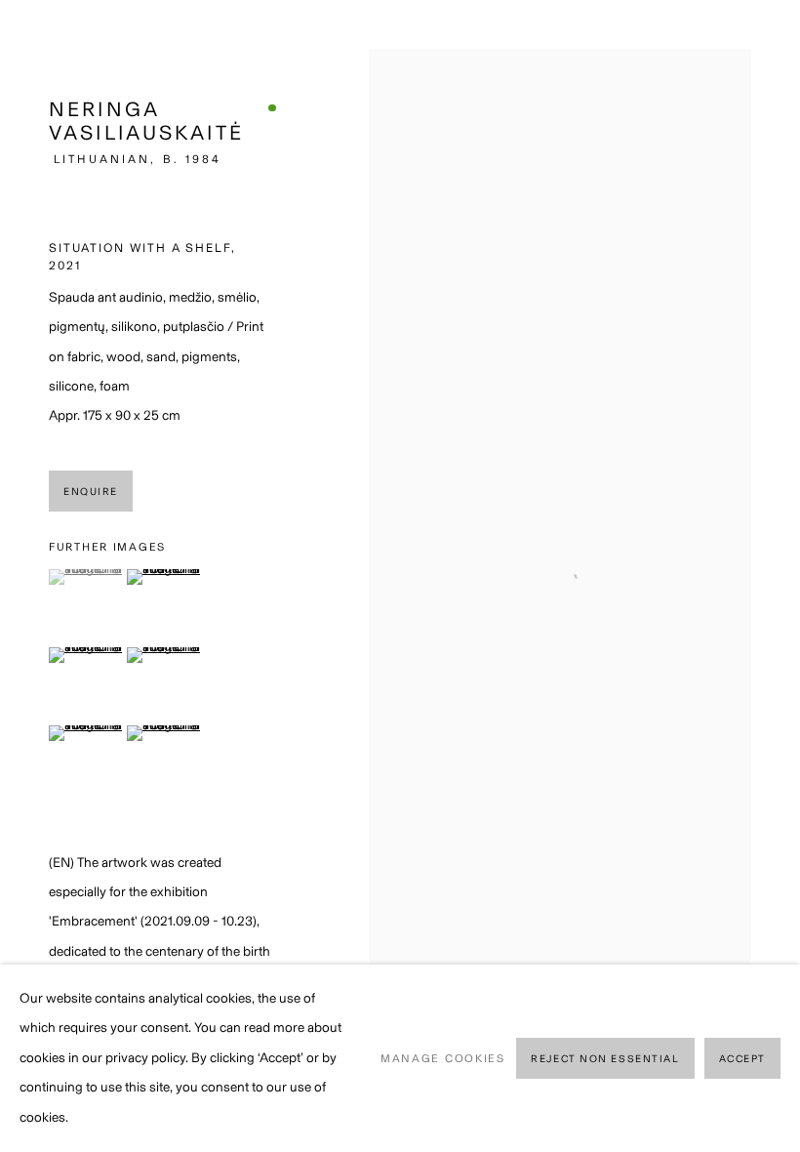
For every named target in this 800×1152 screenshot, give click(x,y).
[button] (85, 577)
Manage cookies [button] (442, 1058)
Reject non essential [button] (605, 1058)
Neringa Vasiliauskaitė (146, 120)
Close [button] (756, 44)
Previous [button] (19, 576)
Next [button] (780, 576)
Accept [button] (742, 1058)
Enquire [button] (90, 491)
